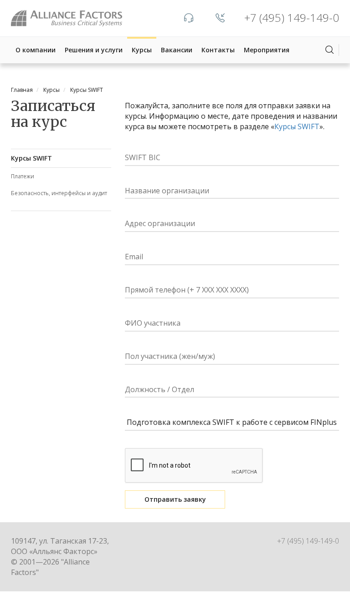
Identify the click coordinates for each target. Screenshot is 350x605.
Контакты (218, 49)
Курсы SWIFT (31, 158)
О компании (35, 49)
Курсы (142, 49)
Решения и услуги (94, 49)
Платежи (22, 176)
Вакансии (176, 49)
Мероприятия (266, 49)
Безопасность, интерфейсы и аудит (59, 193)
